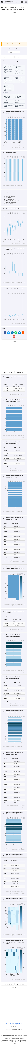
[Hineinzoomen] (15, 117)
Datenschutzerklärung (17, 1023)
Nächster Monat (20, 57)
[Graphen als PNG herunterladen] (8, 117)
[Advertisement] (14, 27)
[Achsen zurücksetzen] (21, 117)
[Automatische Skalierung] (19, 117)
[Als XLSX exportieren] (24, 117)
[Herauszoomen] (17, 117)
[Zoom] (10, 117)
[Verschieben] (12, 117)
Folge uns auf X (14, 1024)
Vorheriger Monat (8, 57)
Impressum (8, 1023)
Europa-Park (9, 5)
